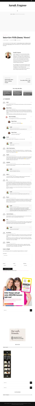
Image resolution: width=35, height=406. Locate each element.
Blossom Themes (28, 403)
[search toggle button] (31, 0)
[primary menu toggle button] (17, 11)
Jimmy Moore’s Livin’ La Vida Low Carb (24, 43)
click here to (10, 44)
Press (7, 35)
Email (14, 263)
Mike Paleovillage (12, 116)
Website (24, 263)
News (4, 35)
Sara (7, 219)
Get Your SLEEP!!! (27, 94)
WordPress (17, 404)
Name (4, 263)
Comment (5, 253)
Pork (4, 92)
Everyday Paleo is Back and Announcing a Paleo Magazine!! (17, 93)
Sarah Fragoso (17, 5)
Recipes (7, 92)
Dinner (5, 91)
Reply (31, 102)
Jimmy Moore (9, 107)
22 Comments (18, 40)
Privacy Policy (21, 404)
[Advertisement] (17, 22)
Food (7, 91)
